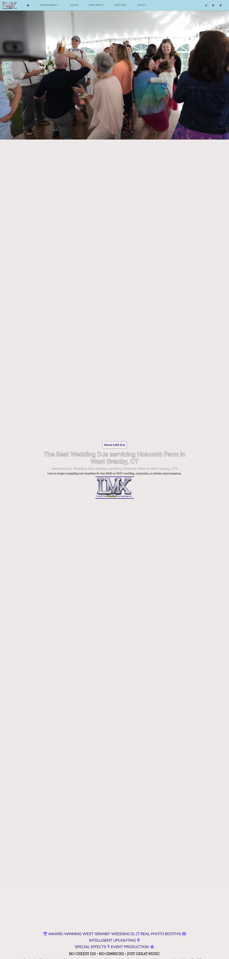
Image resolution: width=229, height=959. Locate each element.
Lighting (74, 5)
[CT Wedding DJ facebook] (213, 5)
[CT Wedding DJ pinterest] (220, 5)
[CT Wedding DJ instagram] (206, 5)
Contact (141, 5)
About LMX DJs (114, 445)
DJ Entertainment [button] (49, 5)
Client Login (120, 5)
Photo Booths (96, 5)
